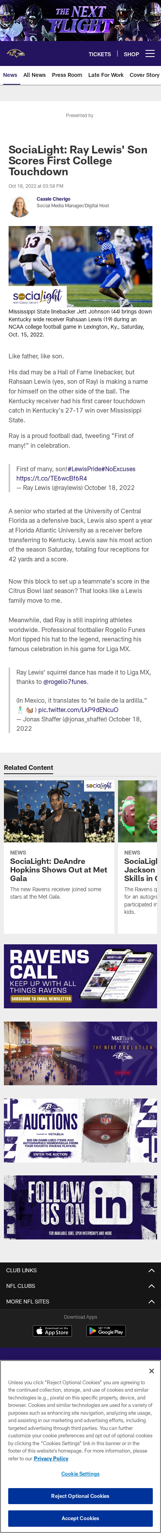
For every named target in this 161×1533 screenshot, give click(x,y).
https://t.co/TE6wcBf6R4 (51, 478)
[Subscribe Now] (80, 976)
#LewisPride (84, 468)
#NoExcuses (118, 468)
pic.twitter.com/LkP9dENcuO (78, 709)
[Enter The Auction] (80, 1131)
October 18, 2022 (109, 487)
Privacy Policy (51, 1458)
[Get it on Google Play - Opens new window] (106, 1334)
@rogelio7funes (65, 681)
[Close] (151, 1371)
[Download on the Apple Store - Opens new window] (52, 1332)
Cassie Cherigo (53, 198)
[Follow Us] (80, 1207)
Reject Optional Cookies (80, 1496)
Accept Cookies (81, 1518)
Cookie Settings (80, 1474)
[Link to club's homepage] (15, 50)
